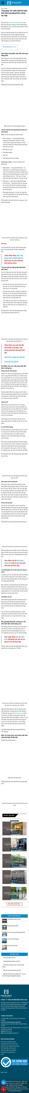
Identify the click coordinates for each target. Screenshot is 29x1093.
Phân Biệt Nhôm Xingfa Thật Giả (14, 829)
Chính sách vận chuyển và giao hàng (10, 1046)
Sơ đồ (2, 1054)
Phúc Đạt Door (18, 713)
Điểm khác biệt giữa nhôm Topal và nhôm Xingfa (14, 845)
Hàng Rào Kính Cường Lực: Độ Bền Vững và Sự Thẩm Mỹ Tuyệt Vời (14, 893)
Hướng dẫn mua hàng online (8, 1052)
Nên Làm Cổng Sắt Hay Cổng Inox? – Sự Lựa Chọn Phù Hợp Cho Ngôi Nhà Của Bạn (14, 877)
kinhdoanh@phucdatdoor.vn (11, 1033)
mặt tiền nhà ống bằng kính (16, 22)
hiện (15, 46)
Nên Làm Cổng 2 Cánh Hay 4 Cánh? (14, 862)
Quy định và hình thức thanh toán (9, 1044)
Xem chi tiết (14, 821)
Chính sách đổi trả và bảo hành (8, 1050)
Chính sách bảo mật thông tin (8, 1048)
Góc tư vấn (4, 8)
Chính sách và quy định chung (8, 1041)
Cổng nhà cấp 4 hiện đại (14, 818)
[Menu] (2, 3)
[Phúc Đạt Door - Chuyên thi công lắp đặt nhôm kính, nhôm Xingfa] (14, 3)
